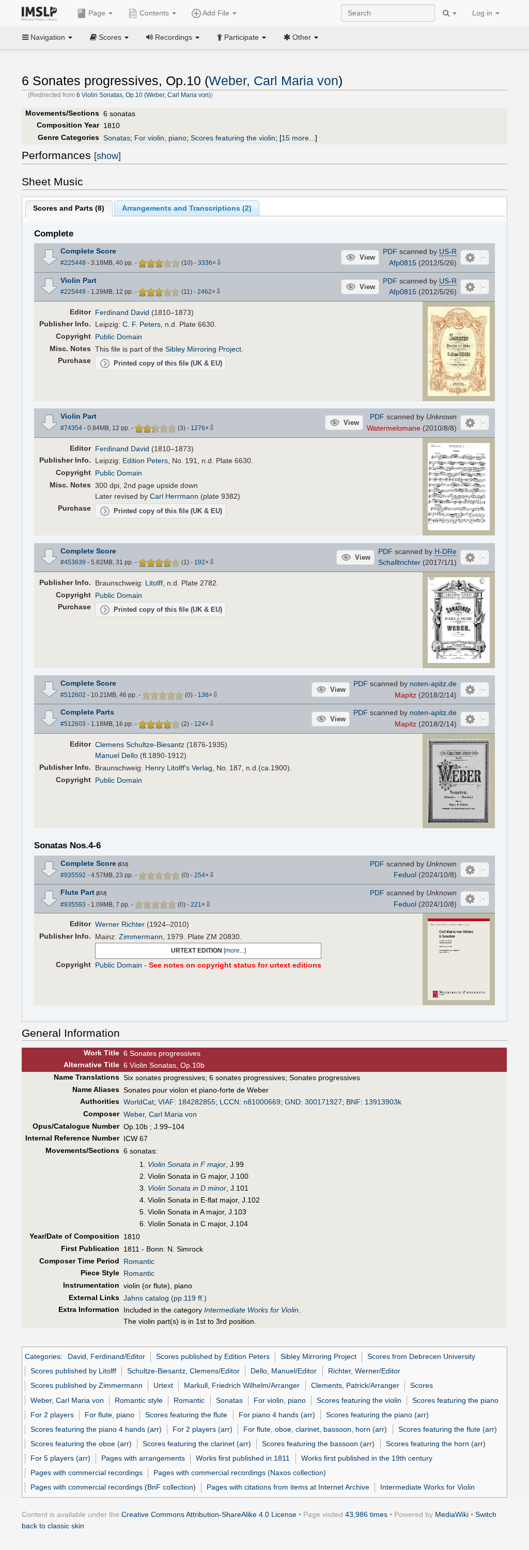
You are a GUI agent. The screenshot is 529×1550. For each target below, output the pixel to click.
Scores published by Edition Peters (213, 1356)
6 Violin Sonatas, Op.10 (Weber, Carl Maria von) (143, 95)
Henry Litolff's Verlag (178, 768)
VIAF (166, 1102)
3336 (205, 262)
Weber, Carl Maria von (273, 81)
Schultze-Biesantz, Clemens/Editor (183, 1371)
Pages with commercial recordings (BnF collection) (113, 1487)
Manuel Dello (116, 755)
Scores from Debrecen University (421, 1356)
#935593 (73, 904)
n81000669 (262, 1102)
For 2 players (52, 1415)
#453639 (73, 562)
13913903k (383, 1102)
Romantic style (139, 1400)
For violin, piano (160, 138)
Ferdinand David (122, 312)
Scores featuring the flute (186, 1415)
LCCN (229, 1102)
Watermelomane (394, 428)
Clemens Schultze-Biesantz (139, 744)
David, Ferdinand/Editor (106, 1356)
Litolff (154, 583)
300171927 (323, 1102)
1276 (198, 428)
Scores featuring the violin (233, 138)
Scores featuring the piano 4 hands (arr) (96, 1429)
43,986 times (366, 1514)
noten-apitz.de (433, 683)
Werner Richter (120, 924)
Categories (42, 1356)
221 (196, 904)
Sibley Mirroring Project (203, 349)
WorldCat (138, 1102)
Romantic (138, 1261)
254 (199, 875)
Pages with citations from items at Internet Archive (288, 1487)
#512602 (73, 695)
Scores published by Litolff (73, 1371)
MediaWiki (452, 1514)
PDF (390, 251)
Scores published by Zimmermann (86, 1385)
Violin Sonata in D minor (187, 1188)
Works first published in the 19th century (366, 1458)
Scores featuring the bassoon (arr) (318, 1444)
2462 (204, 291)
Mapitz (405, 695)
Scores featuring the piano (455, 1400)
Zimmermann (141, 936)
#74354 (71, 428)
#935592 (73, 875)
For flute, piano (109, 1415)
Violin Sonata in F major (187, 1164)
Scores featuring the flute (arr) (447, 1429)
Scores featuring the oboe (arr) (81, 1444)
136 (203, 695)
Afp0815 (402, 263)
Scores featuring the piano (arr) (377, 1415)
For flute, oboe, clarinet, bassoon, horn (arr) (315, 1429)
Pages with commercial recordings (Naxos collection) (239, 1472)
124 (199, 723)
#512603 (73, 723)
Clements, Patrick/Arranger (355, 1385)
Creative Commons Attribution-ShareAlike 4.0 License (209, 1514)
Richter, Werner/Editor (364, 1371)
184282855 (196, 1102)
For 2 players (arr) (202, 1429)
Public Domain (118, 337)
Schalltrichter (399, 562)
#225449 (73, 291)
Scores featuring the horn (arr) (436, 1444)
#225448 (73, 262)
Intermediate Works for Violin (427, 1487)
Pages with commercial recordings (86, 1472)
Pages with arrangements (143, 1458)
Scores (421, 1385)
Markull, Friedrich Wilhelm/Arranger (242, 1385)
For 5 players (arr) (60, 1458)
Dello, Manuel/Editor (284, 1371)
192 (199, 562)
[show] (107, 156)
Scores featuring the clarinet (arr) (197, 1444)
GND (293, 1102)
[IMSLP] (41, 13)
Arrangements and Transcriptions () (187, 208)
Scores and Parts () (68, 208)
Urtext (163, 1385)
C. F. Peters (141, 324)
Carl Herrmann (174, 496)
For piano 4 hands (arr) (277, 1415)
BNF (353, 1102)
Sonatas (116, 138)
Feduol (405, 875)
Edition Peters (145, 460)
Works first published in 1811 (243, 1458)
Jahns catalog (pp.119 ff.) (165, 1298)
